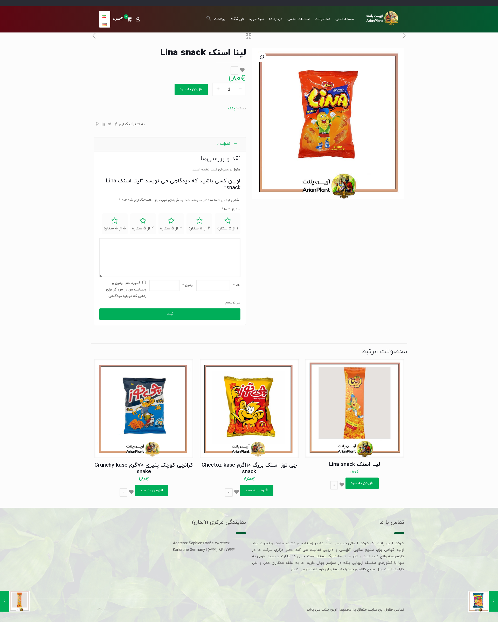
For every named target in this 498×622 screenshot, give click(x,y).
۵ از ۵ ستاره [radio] (115, 228)
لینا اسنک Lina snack (354, 464)
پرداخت (219, 19)
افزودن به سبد (191, 89)
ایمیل (187, 285)
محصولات (322, 19)
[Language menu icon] (104, 17)
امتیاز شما (230, 209)
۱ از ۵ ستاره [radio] (227, 228)
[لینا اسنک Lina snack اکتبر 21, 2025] (483, 601)
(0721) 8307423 (221, 549)
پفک (231, 108)
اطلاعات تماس (298, 19)
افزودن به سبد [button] (362, 483)
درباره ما (275, 19)
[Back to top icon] (99, 609)
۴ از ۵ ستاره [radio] (143, 228)
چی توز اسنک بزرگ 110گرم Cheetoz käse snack (249, 468)
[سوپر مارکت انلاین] (381, 18)
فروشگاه (237, 19)
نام (236, 285)
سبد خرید (256, 19)
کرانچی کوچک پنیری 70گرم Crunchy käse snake (143, 468)
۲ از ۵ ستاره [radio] (199, 228)
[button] (208, 19)
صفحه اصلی (344, 19)
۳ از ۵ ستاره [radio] (171, 228)
